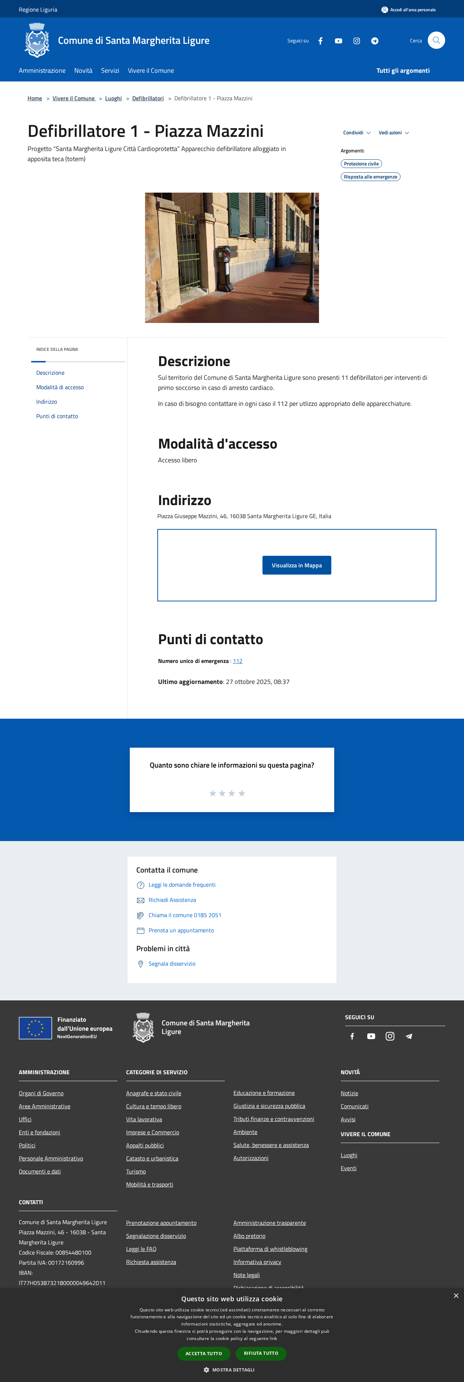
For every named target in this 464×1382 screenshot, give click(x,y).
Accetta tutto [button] (204, 1354)
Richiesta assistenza (151, 1261)
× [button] (456, 1296)
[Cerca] (436, 40)
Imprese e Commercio (152, 1132)
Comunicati (355, 1106)
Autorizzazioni (251, 1158)
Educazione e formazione (264, 1092)
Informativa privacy (257, 1261)
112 (238, 660)
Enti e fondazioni (39, 1132)
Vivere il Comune (74, 98)
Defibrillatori (148, 98)
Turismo (136, 1171)
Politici (27, 1145)
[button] (231, 1369)
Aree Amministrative (44, 1106)
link (273, 1338)
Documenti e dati (40, 1171)
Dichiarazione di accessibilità (268, 1288)
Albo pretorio (249, 1235)
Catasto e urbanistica (152, 1158)
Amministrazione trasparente (269, 1222)
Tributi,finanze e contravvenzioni (273, 1118)
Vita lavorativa (144, 1119)
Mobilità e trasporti (149, 1184)
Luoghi (113, 98)
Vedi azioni (391, 132)
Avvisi (348, 1119)
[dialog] (232, 1335)
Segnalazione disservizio (156, 1235)
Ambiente (245, 1131)
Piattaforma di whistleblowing (270, 1248)
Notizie (349, 1093)
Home (35, 98)
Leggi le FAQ (141, 1248)
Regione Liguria (38, 9)
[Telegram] (372, 40)
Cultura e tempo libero (153, 1106)
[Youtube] (335, 40)
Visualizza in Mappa (297, 565)
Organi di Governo (41, 1093)
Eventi (349, 1168)
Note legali (246, 1274)
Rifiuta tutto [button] (261, 1353)
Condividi (353, 132)
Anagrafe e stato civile (153, 1093)
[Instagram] (354, 40)
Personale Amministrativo (51, 1158)
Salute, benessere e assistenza (271, 1145)
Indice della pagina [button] (57, 349)
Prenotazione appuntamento (161, 1222)
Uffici (25, 1119)
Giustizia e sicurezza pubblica (269, 1105)
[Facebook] (317, 40)
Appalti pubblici (145, 1145)
